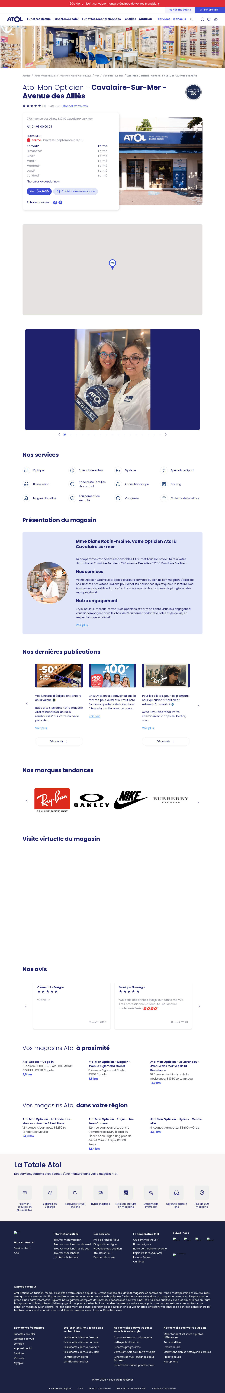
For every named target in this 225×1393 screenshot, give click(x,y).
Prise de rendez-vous (106, 1240)
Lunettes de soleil (66, 19)
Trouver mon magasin (67, 1240)
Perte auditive (172, 1342)
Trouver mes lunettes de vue (71, 1248)
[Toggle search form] (191, 19)
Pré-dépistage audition (108, 1248)
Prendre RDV (211, 9)
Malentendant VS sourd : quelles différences (183, 1335)
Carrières (138, 1261)
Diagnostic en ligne (105, 1244)
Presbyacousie (173, 1357)
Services (164, 19)
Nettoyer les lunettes (127, 1342)
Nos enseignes (142, 1244)
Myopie (18, 1363)
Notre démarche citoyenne (150, 1248)
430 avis (54, 106)
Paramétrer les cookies (164, 1388)
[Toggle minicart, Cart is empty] (216, 19)
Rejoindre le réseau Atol (147, 1253)
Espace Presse (142, 1257)
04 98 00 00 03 (42, 127)
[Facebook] (55, 204)
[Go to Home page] (15, 19)
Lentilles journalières (76, 1357)
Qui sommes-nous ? (146, 1240)
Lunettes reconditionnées (101, 19)
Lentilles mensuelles (76, 1361)
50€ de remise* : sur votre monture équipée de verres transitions (115, 4)
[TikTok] (60, 204)
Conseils (179, 19)
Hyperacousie (172, 1347)
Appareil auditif (23, 1348)
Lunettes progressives (127, 1347)
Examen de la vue (104, 1257)
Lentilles (130, 19)
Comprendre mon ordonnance (133, 1337)
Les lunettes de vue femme (81, 1337)
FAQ (16, 1252)
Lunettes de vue (39, 19)
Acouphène (171, 1361)
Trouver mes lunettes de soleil (72, 1244)
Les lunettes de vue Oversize (81, 1347)
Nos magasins (182, 9)
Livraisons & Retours (66, 1257)
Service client (22, 1248)
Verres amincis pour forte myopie (134, 1352)
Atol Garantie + (103, 1253)
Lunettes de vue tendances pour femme (134, 1358)
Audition (145, 19)
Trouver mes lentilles (66, 1253)
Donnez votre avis (75, 106)
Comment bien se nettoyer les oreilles (187, 1352)
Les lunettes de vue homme (81, 1342)
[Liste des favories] (209, 19)
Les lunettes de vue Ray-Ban (81, 1352)
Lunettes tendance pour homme (134, 1365)
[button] (112, 264)
